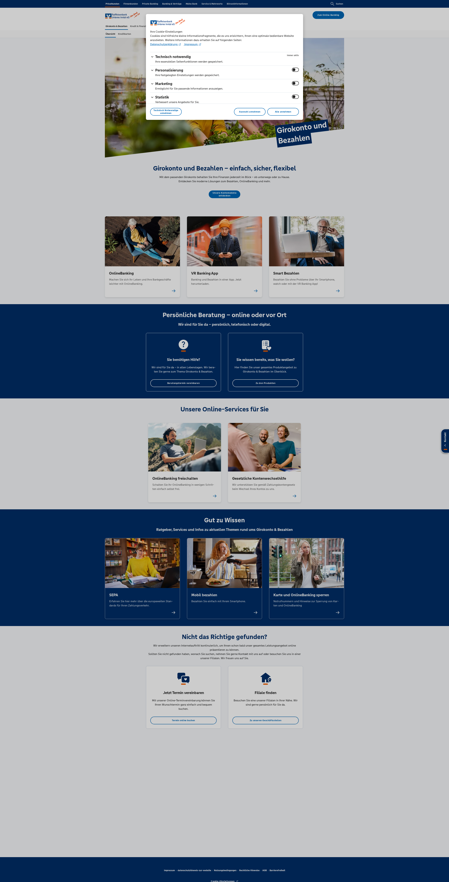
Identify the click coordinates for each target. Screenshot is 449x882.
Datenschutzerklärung (164, 44)
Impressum (191, 44)
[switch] (295, 70)
